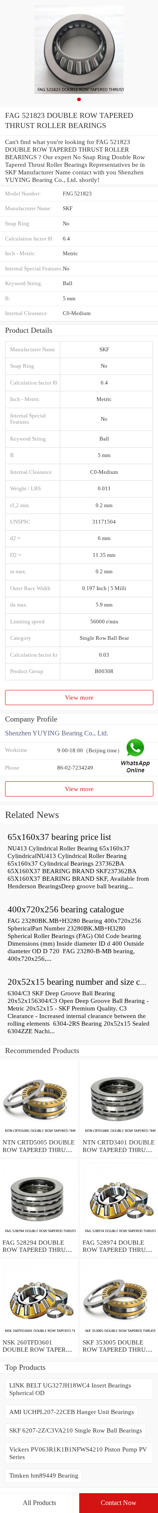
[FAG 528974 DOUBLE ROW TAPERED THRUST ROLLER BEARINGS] (119, 1234)
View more (79, 697)
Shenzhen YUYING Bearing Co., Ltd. (56, 733)
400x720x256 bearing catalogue (66, 909)
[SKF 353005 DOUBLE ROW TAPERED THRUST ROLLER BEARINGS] (119, 1334)
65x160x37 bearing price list (59, 837)
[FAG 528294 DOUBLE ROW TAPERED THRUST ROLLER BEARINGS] (39, 1234)
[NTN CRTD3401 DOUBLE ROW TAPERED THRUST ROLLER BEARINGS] (119, 1134)
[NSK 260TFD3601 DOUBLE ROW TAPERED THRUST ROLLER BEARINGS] (39, 1334)
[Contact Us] (136, 756)
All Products (39, 1503)
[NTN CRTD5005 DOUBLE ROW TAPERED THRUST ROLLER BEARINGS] (39, 1134)
